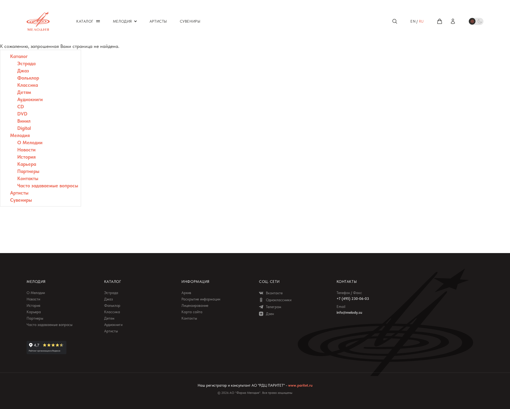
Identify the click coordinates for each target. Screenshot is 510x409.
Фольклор (28, 78)
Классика (27, 85)
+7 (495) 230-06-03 (353, 298)
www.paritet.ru (300, 385)
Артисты (19, 193)
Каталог (19, 56)
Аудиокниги (30, 99)
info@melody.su (349, 312)
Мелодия (20, 135)
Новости (26, 149)
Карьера (26, 164)
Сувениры (21, 200)
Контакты (27, 178)
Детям (24, 92)
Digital (24, 128)
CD (20, 106)
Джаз (23, 70)
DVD (22, 114)
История (26, 157)
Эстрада (26, 63)
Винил (24, 121)
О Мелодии (29, 142)
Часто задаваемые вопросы (47, 185)
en (412, 21)
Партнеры (28, 171)
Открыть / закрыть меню (98, 21)
